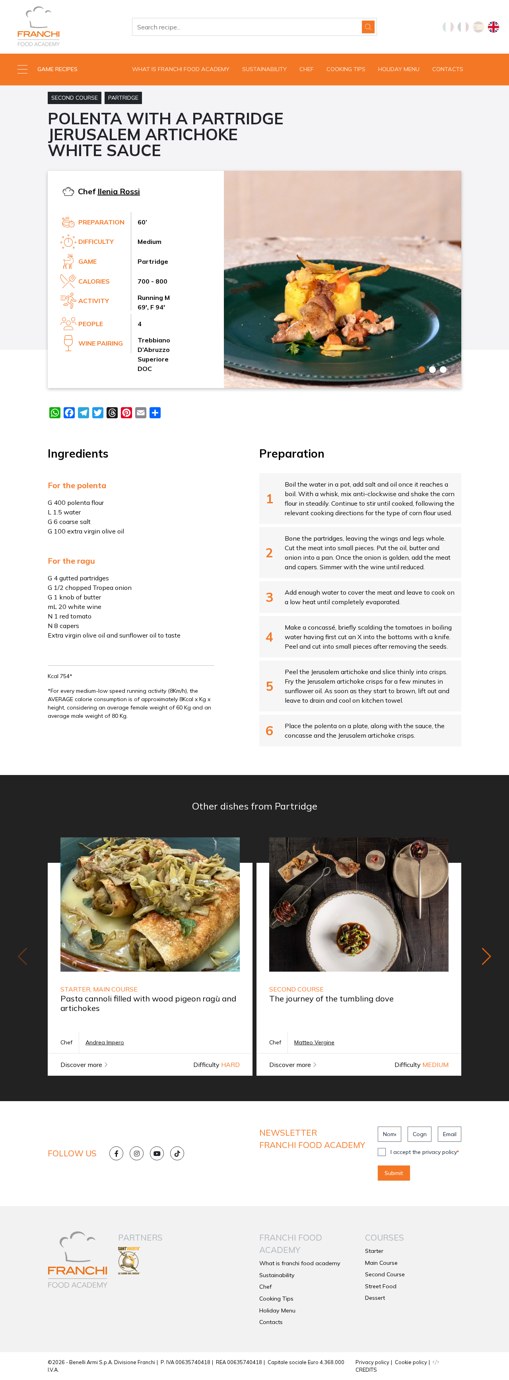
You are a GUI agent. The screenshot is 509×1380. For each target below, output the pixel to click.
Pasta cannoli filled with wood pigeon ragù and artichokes (148, 1003)
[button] (63, 69)
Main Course (381, 1262)
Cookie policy (411, 1362)
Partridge (123, 97)
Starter (374, 1250)
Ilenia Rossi (118, 191)
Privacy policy (372, 1362)
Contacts (447, 69)
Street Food (380, 1286)
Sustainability (264, 69)
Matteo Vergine (314, 1042)
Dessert (375, 1297)
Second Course (74, 97)
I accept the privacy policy (424, 1152)
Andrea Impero (104, 1042)
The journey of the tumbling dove (331, 998)
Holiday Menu (399, 69)
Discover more (82, 1065)
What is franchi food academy (180, 69)
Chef (306, 69)
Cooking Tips (345, 69)
